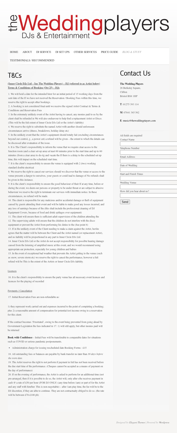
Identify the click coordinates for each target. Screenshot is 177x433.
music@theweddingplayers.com (139, 120)
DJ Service (43, 52)
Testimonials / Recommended (32, 60)
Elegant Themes (137, 422)
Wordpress (164, 422)
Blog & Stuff (131, 52)
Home (14, 52)
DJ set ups (62, 52)
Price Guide (109, 52)
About (27, 52)
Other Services (85, 52)
